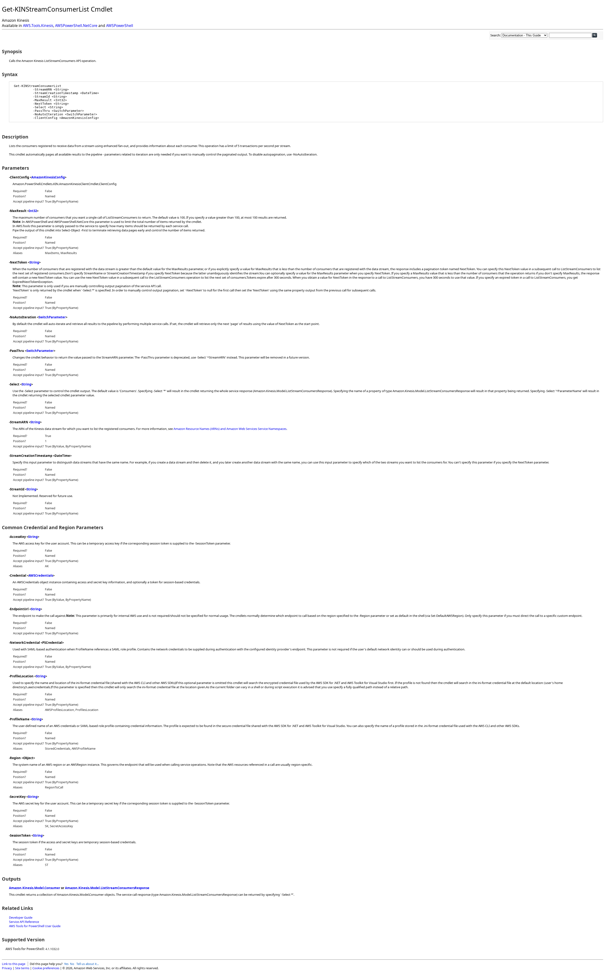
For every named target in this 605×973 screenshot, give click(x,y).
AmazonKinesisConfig (48, 177)
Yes (66, 964)
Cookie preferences (45, 968)
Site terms (22, 968)
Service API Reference (24, 922)
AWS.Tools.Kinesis (38, 25)
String (34, 262)
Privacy (7, 968)
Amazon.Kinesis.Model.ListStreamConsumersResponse (107, 888)
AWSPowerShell (119, 25)
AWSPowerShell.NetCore (76, 25)
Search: (495, 35)
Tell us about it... (87, 964)
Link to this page (13, 964)
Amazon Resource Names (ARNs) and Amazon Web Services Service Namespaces (229, 429)
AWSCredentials (41, 575)
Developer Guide (20, 917)
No (72, 964)
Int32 (33, 211)
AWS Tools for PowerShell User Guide (34, 926)
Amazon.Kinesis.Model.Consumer (34, 888)
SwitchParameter (52, 317)
